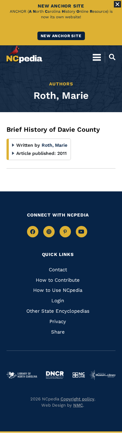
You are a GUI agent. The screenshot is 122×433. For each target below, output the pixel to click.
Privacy (57, 321)
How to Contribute (58, 280)
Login (57, 301)
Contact (58, 270)
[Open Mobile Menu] (97, 57)
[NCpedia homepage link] (24, 54)
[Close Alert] (117, 4)
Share (58, 332)
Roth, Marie (54, 145)
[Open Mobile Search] (110, 57)
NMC (78, 405)
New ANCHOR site (61, 36)
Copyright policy (77, 398)
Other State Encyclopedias (57, 311)
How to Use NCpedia (57, 290)
